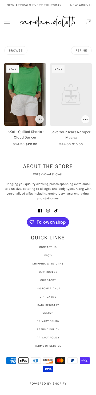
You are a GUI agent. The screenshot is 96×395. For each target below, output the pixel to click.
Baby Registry (48, 305)
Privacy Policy (48, 321)
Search (48, 312)
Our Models (48, 272)
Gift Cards (48, 296)
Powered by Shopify (48, 383)
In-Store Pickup (48, 288)
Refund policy (48, 329)
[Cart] (89, 22)
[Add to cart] (39, 119)
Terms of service (48, 345)
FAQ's (48, 255)
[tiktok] (56, 210)
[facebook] (40, 210)
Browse (16, 50)
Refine (81, 50)
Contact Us (48, 247)
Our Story (48, 280)
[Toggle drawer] (7, 21)
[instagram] (48, 210)
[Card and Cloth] (48, 21)
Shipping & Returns (48, 263)
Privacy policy (48, 337)
